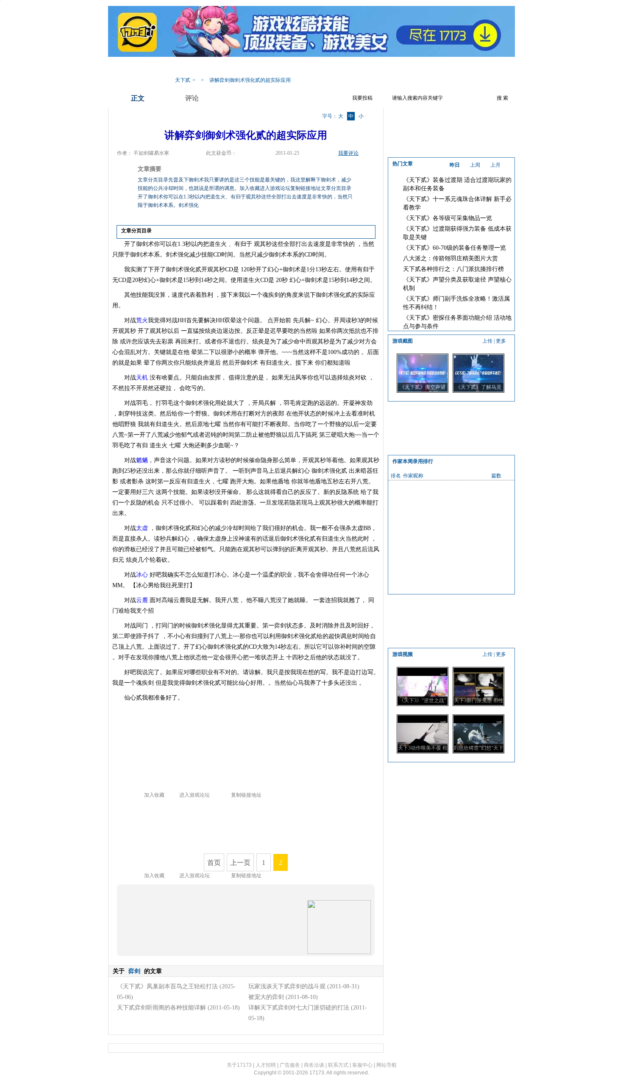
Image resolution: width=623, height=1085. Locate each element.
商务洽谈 (314, 1065)
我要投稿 (362, 98)
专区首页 (220, 67)
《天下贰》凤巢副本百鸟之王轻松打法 (167, 986)
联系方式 (338, 1065)
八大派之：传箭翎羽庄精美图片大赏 (450, 258)
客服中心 (362, 1065)
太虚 (142, 528)
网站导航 (386, 1065)
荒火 (142, 320)
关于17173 (239, 1065)
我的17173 (185, 67)
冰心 (142, 575)
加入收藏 (154, 795)
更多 (501, 341)
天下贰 (182, 80)
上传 (487, 341)
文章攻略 (288, 67)
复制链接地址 (246, 795)
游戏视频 (356, 67)
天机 (142, 377)
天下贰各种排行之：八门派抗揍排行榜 (453, 269)
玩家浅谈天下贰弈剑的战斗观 (286, 986)
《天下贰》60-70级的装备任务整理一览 (454, 248)
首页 (214, 862)
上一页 (240, 862)
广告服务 (290, 1065)
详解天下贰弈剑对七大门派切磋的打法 (298, 1007)
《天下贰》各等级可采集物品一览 (447, 218)
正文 (138, 98)
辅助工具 (322, 67)
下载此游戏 (461, 67)
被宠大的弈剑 (266, 997)
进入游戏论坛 (194, 795)
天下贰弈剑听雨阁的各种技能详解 (161, 1007)
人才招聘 (266, 1065)
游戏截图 (390, 67)
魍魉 (142, 460)
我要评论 (348, 153)
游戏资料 (254, 67)
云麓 (142, 600)
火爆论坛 (424, 67)
